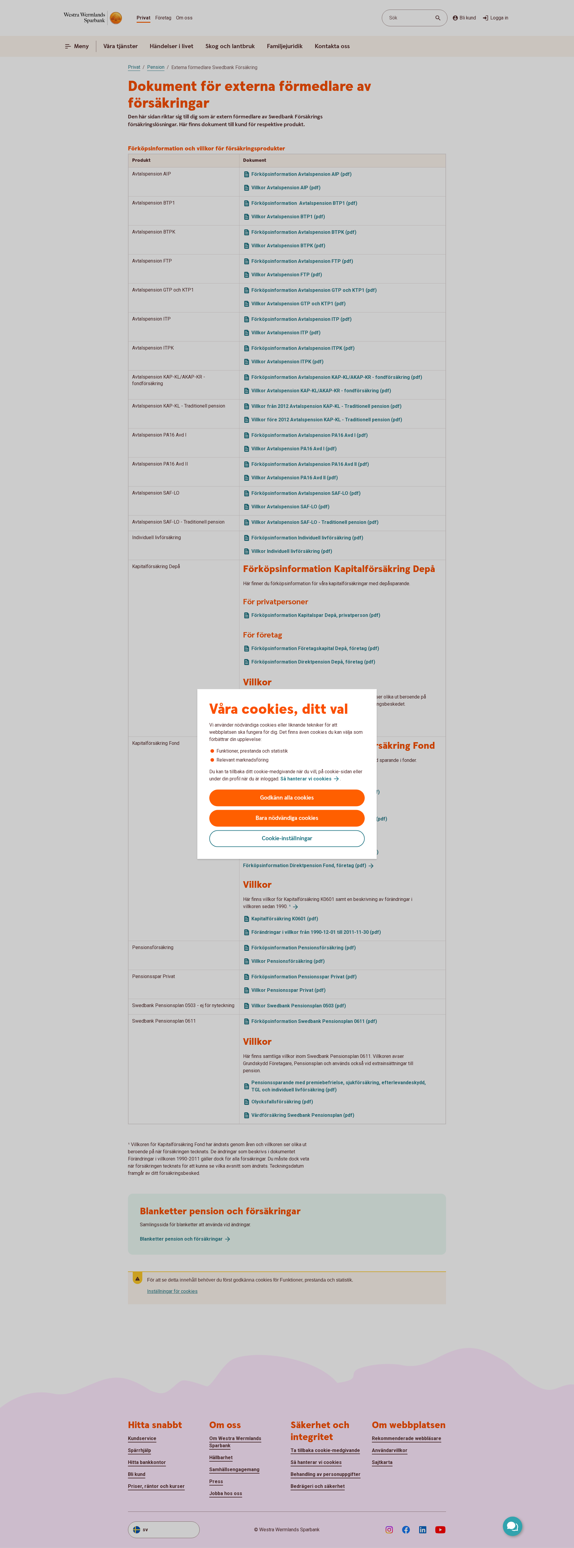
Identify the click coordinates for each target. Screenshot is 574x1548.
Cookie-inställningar (287, 838)
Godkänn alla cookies (287, 798)
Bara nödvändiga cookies (287, 818)
